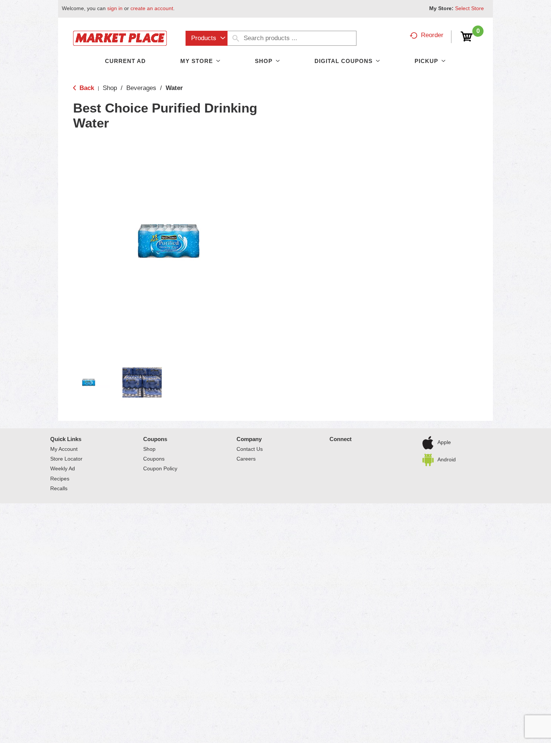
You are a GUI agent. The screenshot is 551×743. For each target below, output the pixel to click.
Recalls (58, 488)
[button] (89, 382)
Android (446, 459)
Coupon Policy (160, 468)
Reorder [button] (432, 35)
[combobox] (207, 38)
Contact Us (250, 449)
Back (86, 88)
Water (174, 88)
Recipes (59, 479)
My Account (64, 449)
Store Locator (66, 459)
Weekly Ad (62, 468)
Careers (246, 459)
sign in (115, 8)
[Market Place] (120, 37)
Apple (444, 442)
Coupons (155, 439)
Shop (110, 88)
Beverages (141, 88)
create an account (151, 8)
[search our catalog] (236, 38)
